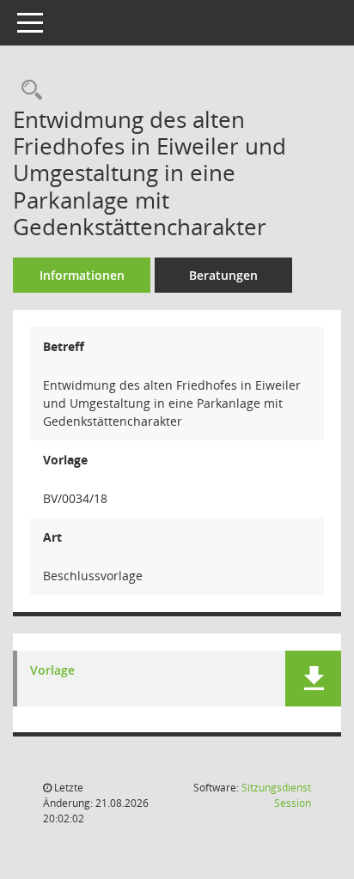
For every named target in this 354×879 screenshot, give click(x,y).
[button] (313, 678)
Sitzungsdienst (276, 795)
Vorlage (52, 671)
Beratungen (223, 275)
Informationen (82, 275)
